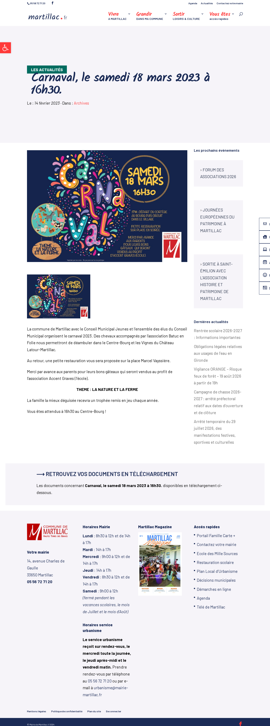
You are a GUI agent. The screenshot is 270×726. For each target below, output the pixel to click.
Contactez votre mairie (230, 3)
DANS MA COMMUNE (149, 16)
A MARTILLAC (117, 16)
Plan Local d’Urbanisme (217, 571)
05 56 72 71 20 (100, 680)
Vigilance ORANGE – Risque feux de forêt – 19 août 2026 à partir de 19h (218, 376)
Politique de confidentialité (66, 711)
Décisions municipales (216, 580)
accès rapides (219, 16)
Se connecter (113, 711)
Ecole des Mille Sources (217, 553)
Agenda (192, 3)
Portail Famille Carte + (216, 535)
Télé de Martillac (211, 607)
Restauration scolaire (215, 562)
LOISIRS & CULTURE (186, 16)
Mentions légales (36, 711)
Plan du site (94, 711)
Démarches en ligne (214, 589)
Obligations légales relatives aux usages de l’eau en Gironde (218, 353)
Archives (81, 103)
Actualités (207, 3)
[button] (5, 47)
